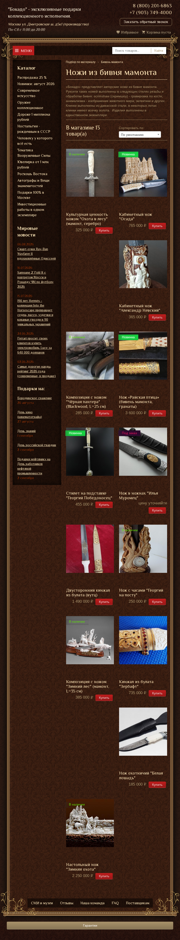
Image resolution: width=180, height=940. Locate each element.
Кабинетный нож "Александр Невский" (139, 308)
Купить (104, 230)
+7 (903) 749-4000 (151, 12)
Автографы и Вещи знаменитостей (33, 183)
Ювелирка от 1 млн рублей (33, 164)
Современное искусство (28, 93)
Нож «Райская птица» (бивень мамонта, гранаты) (139, 402)
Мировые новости (27, 232)
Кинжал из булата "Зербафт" (136, 684)
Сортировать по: (131, 128)
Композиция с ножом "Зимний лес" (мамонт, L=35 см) (87, 686)
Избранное (130, 32)
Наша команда (92, 903)
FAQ (115, 903)
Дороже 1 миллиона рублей (33, 117)
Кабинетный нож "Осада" (135, 216)
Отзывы (66, 903)
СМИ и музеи (42, 903)
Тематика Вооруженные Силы (33, 153)
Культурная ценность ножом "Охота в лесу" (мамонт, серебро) (87, 219)
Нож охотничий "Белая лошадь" (141, 775)
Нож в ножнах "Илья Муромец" (138, 495)
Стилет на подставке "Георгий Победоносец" (89, 495)
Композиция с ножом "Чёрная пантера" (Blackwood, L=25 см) (86, 402)
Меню (26, 51)
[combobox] (140, 134)
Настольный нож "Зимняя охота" (82, 867)
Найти (158, 50)
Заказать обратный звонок (146, 22)
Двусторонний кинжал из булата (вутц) (88, 592)
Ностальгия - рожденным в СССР (33, 129)
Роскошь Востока (32, 174)
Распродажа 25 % (32, 77)
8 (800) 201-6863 (152, 5)
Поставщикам (137, 903)
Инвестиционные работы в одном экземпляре (31, 209)
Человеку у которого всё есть (34, 141)
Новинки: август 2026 (36, 84)
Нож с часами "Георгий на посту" (141, 592)
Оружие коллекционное (30, 105)
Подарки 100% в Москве (30, 195)
